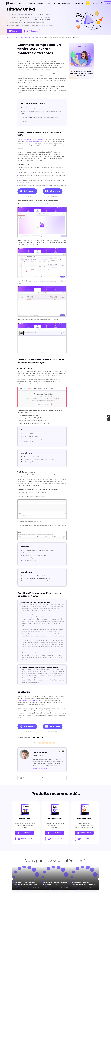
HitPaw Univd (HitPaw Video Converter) (30, 139)
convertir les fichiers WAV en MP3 (37, 141)
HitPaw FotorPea (84, 818)
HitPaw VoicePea (54, 819)
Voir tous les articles (39, 768)
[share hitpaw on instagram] (108, 419)
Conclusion (24, 121)
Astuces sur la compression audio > (24, 37)
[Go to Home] (11, 3)
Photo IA (30, 3)
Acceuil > (9, 37)
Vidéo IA (21, 3)
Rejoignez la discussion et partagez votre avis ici (38, 778)
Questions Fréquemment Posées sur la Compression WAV (39, 117)
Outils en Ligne (51, 3)
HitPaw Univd (81, 46)
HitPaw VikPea (24, 818)
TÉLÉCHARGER (25, 833)
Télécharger (79, 3)
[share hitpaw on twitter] (108, 416)
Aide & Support (63, 3)
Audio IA (40, 3)
